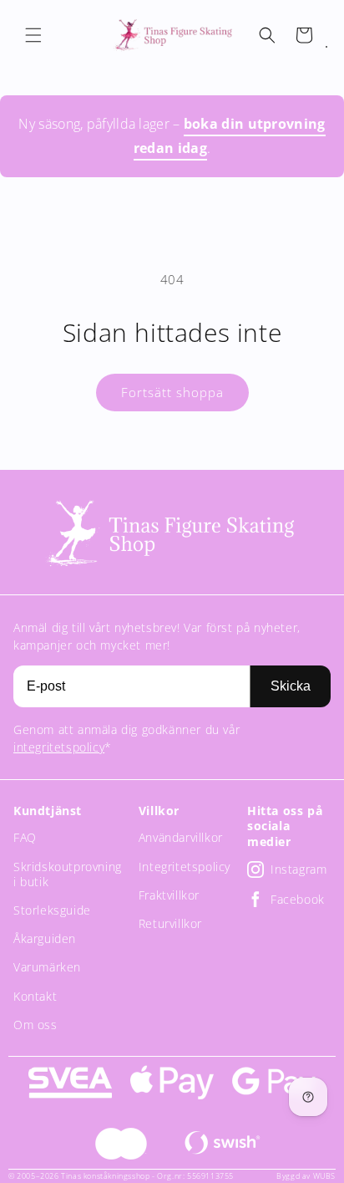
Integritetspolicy (184, 867)
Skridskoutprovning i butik (67, 874)
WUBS (324, 1175)
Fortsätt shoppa (172, 392)
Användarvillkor (181, 837)
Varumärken (47, 967)
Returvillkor (170, 923)
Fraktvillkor (169, 895)
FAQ (25, 837)
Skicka (291, 686)
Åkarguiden (44, 938)
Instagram (298, 869)
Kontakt (35, 996)
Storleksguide (52, 910)
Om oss (35, 1025)
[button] (33, 35)
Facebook (298, 899)
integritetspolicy (58, 747)
